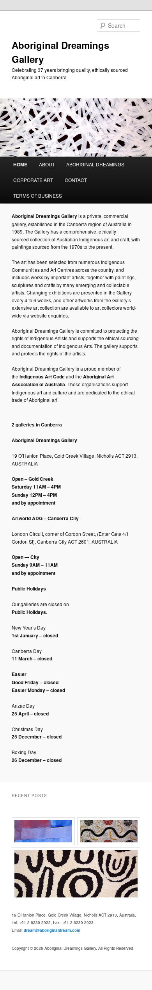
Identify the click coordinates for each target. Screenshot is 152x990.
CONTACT (76, 180)
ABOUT (47, 164)
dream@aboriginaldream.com (52, 930)
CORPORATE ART (33, 180)
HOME (20, 164)
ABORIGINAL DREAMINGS (95, 164)
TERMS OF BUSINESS (37, 195)
